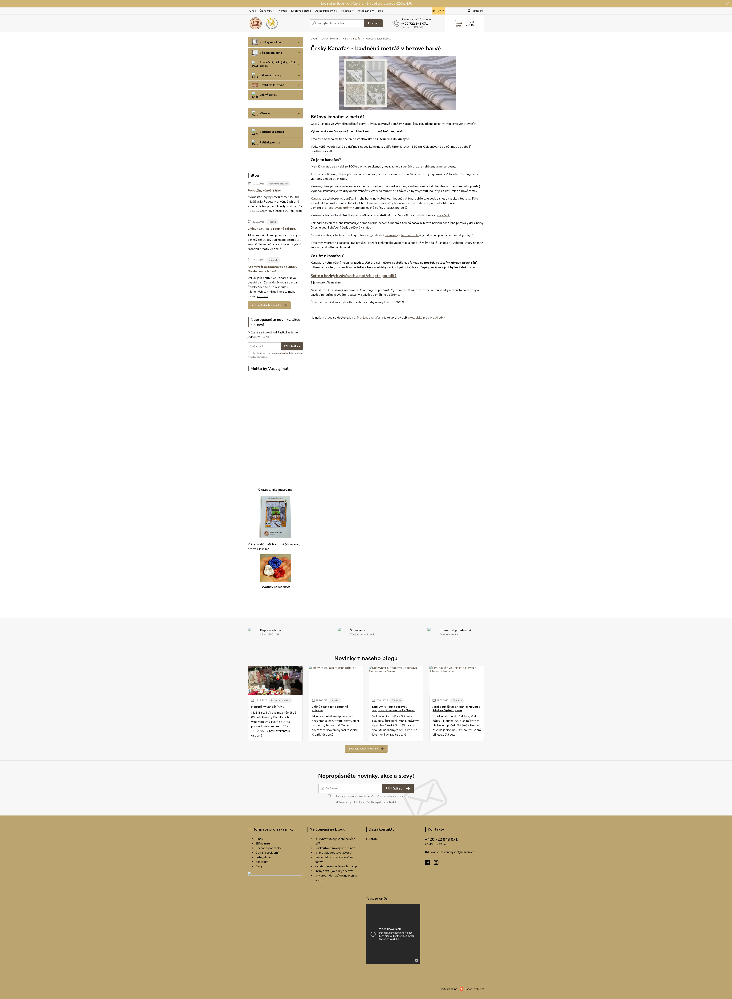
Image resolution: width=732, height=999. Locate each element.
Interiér (272, 221)
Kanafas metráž (351, 38)
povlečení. (443, 215)
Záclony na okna (271, 53)
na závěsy (391, 235)
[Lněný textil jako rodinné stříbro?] (336, 680)
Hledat (373, 23)
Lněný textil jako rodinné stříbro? (272, 229)
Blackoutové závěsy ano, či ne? (335, 848)
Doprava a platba (301, 11)
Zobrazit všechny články (266, 305)
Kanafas (316, 198)
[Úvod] (277, 23)
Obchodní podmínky (326, 11)
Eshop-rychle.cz (474, 989)
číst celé (296, 211)
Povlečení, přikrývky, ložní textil (277, 64)
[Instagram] (438, 863)
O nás (252, 11)
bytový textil (410, 235)
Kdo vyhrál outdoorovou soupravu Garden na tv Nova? (272, 269)
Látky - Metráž (330, 38)
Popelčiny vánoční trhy (264, 190)
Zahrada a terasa (272, 132)
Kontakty (261, 862)
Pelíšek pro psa (270, 142)
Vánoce (265, 113)
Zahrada (273, 260)
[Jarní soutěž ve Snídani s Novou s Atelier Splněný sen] (456, 680)
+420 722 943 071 (414, 24)
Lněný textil (268, 95)
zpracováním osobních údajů (279, 353)
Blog (380, 11)
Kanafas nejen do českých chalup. (336, 866)
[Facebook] (429, 863)
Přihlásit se (292, 346)
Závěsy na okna (270, 42)
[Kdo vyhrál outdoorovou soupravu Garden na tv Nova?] (396, 680)
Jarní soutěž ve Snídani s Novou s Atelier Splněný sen (456, 708)
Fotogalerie (364, 11)
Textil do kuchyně (272, 85)
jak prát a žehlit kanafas (365, 318)
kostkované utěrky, (339, 208)
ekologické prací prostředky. (426, 318)
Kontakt (283, 11)
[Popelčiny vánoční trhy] (275, 680)
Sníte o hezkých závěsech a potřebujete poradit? (353, 275)
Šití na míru (266, 11)
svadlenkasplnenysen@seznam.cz (452, 852)
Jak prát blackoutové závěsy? (334, 853)
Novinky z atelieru (278, 183)
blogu (328, 318)
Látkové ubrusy (270, 75)
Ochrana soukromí (266, 853)
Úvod (314, 38)
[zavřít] (727, 4)
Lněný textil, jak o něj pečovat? (335, 871)
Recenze (346, 11)
